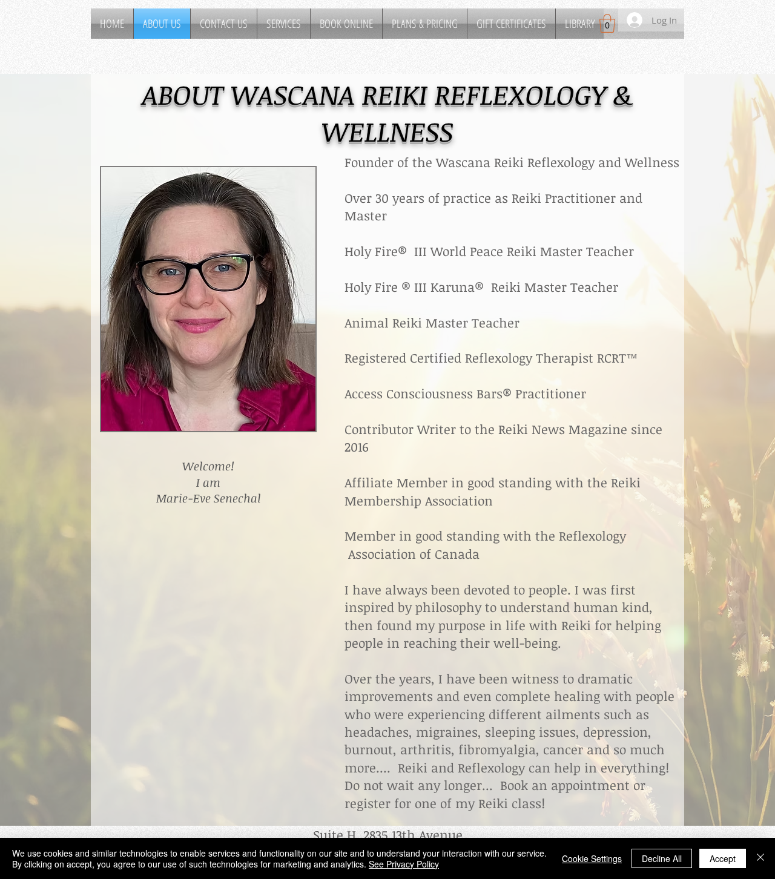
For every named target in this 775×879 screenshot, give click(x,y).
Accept (723, 858)
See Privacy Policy (404, 864)
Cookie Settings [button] (592, 858)
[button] (283, 23)
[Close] (760, 858)
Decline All (662, 858)
